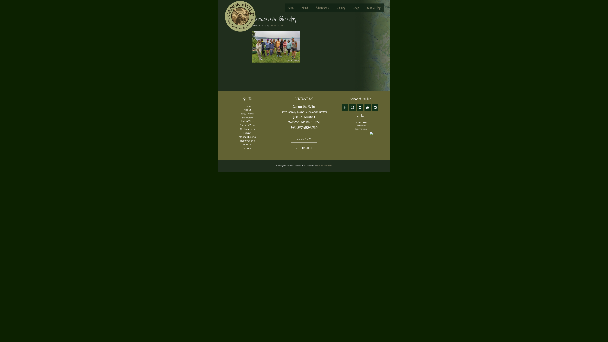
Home (247, 106)
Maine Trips (247, 121)
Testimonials (361, 129)
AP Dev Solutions (324, 166)
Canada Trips (247, 125)
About (247, 109)
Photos (247, 144)
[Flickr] (360, 107)
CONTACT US (304, 99)
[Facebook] (345, 107)
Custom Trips (247, 129)
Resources (361, 125)
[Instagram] (352, 107)
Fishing (247, 133)
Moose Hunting (247, 137)
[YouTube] (367, 107)
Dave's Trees (361, 122)
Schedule (247, 117)
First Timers (247, 113)
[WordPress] (375, 107)
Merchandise (304, 148)
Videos (247, 148)
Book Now (304, 139)
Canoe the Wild (240, 16)
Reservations (247, 140)
